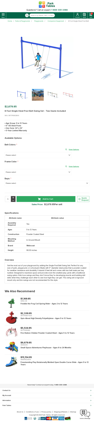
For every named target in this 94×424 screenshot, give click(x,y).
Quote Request (85, 199)
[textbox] (42, 15)
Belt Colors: (10, 144)
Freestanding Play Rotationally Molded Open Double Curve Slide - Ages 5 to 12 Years (55, 363)
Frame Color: (11, 161)
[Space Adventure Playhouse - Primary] (12, 347)
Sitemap (73, 412)
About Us (20, 412)
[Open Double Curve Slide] (12, 362)
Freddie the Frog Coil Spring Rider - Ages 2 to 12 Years (44, 304)
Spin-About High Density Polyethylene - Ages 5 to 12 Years (46, 318)
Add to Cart (48, 199)
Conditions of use (32, 412)
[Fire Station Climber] (12, 332)
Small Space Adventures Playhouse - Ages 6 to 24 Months (46, 348)
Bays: (7, 178)
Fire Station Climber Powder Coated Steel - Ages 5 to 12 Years (48, 333)
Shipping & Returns (61, 412)
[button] (85, 419)
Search (27, 15)
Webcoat (30, 245)
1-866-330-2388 (59, 10)
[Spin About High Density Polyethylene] (12, 318)
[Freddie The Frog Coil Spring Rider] (12, 303)
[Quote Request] (84, 15)
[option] (24, 95)
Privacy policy (46, 412)
